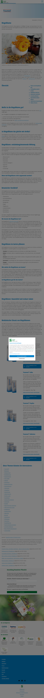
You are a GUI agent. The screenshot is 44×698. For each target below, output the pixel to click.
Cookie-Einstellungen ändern (14, 353)
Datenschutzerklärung (30, 349)
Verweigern (22, 358)
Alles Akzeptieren (21, 356)
